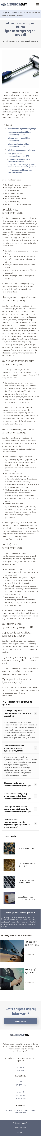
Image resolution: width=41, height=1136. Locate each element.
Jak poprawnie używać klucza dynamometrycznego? (19, 160)
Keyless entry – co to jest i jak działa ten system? (32, 943)
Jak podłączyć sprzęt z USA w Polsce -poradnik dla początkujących (27, 898)
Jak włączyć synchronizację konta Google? (32, 971)
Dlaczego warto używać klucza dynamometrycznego (19, 133)
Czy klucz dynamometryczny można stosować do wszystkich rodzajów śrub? (22, 165)
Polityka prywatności (20, 1123)
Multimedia (20, 1095)
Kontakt (20, 1070)
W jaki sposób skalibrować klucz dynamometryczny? (20, 171)
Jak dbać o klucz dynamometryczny (21, 149)
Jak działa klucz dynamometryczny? (22, 128)
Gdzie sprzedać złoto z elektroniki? (26, 865)
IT (20, 1088)
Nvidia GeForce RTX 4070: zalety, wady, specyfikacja (20, 1111)
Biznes (20, 1081)
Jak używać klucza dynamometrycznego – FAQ (18, 154)
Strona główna (6, 12)
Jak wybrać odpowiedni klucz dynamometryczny (19, 139)
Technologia (20, 1098)
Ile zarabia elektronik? (26, 848)
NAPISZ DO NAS (20, 1021)
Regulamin (20, 1132)
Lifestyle (20, 1091)
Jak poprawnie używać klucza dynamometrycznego (19, 145)
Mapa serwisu (20, 1127)
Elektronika (16, 12)
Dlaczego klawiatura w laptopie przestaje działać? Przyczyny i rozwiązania (26, 881)
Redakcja (20, 1067)
